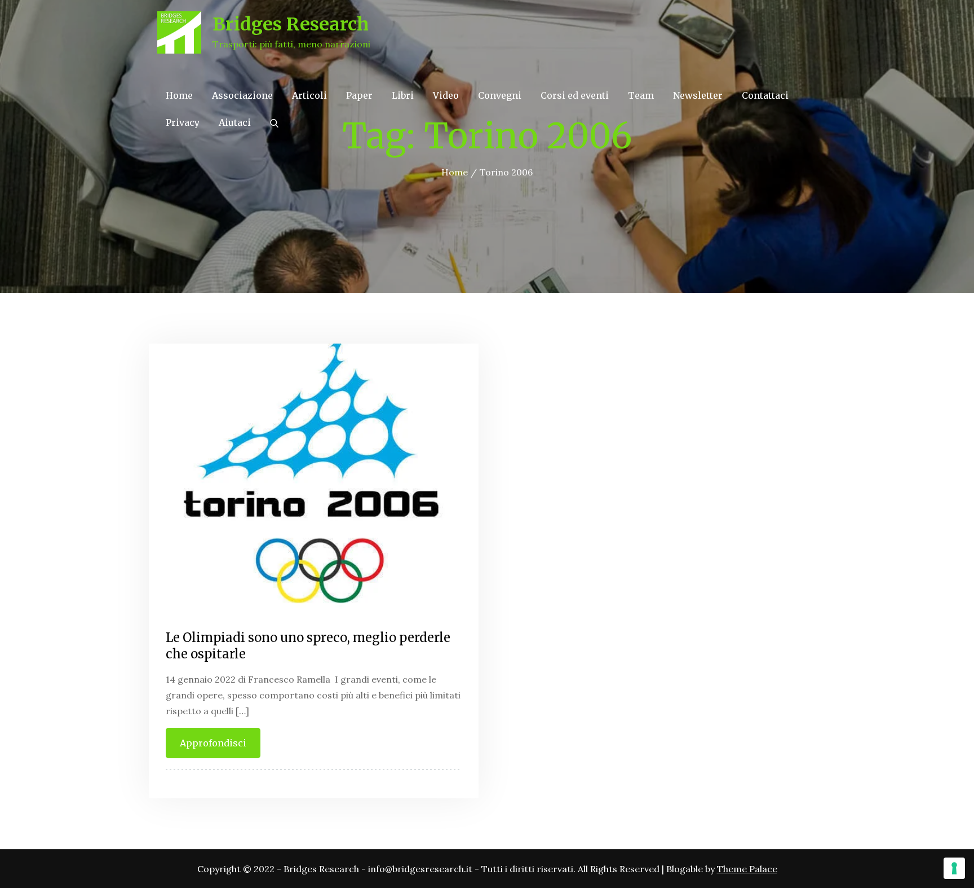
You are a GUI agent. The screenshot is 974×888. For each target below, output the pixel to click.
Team (641, 95)
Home (179, 95)
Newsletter (698, 95)
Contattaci (765, 95)
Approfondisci (213, 743)
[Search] (274, 122)
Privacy (183, 122)
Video (446, 95)
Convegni (499, 95)
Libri (403, 95)
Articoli (309, 95)
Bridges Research (290, 24)
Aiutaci (235, 122)
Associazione (242, 95)
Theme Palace (747, 868)
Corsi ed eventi (575, 95)
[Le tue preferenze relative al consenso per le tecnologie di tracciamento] (954, 868)
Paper (359, 95)
